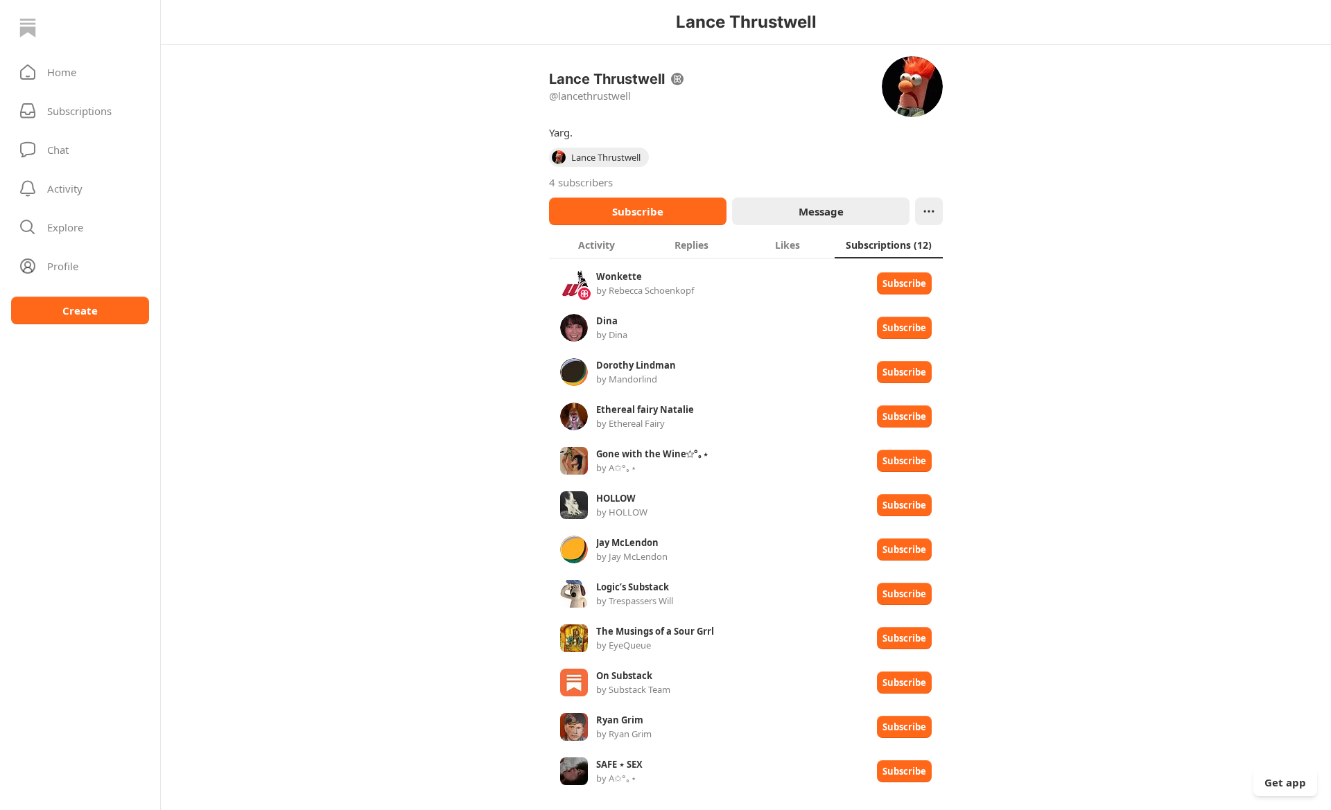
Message (821, 211)
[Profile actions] (929, 211)
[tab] (596, 244)
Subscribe (637, 211)
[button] (80, 72)
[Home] (27, 27)
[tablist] (746, 244)
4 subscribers (581, 182)
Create (80, 310)
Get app (1285, 782)
